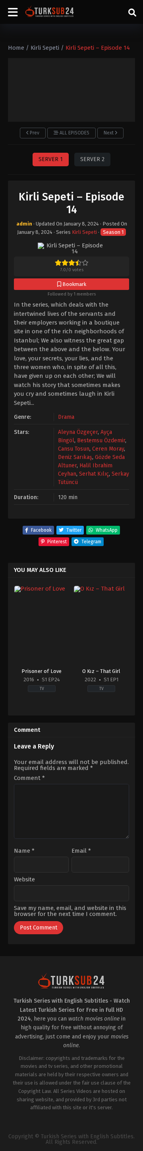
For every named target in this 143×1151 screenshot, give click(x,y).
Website (24, 880)
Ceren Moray (108, 448)
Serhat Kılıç (94, 474)
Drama (66, 417)
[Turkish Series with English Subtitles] (49, 12)
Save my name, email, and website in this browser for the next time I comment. (70, 911)
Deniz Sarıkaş (75, 457)
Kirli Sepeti (84, 232)
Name (24, 851)
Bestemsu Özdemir (101, 440)
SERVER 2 (92, 159)
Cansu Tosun (73, 448)
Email (81, 851)
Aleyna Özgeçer (78, 432)
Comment (29, 778)
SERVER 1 (51, 159)
